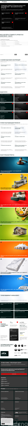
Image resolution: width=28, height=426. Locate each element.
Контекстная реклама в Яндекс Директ (4, 398)
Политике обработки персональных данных (6, 422)
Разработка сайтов (17, 397)
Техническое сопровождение (18, 398)
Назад (15, 54)
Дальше (26, 54)
